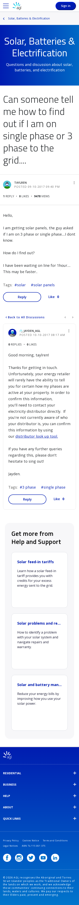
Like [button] (51, 297)
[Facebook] (7, 858)
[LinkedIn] (55, 858)
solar (21, 284)
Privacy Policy (11, 840)
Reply (22, 297)
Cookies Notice (30, 840)
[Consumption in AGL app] (65, 317)
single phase (54, 487)
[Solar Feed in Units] (72, 317)
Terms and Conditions (55, 840)
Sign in (65, 6)
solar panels (44, 284)
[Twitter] (31, 858)
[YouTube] (43, 858)
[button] (74, 183)
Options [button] (76, 15)
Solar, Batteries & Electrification (29, 18)
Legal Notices (10, 845)
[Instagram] (19, 858)
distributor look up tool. (36, 436)
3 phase (29, 487)
